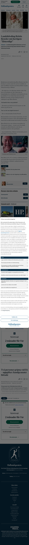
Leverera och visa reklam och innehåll (9, 284)
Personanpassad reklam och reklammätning (10, 262)
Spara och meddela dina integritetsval (9, 287)
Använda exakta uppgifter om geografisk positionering (12, 272)
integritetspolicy (6, 310)
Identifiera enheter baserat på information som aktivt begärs (13, 275)
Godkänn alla (14, 317)
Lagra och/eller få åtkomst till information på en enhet (12, 260)
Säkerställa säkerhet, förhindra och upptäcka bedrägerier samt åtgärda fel (14, 281)
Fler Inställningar (14, 320)
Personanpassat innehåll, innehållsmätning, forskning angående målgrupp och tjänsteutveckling (12, 266)
